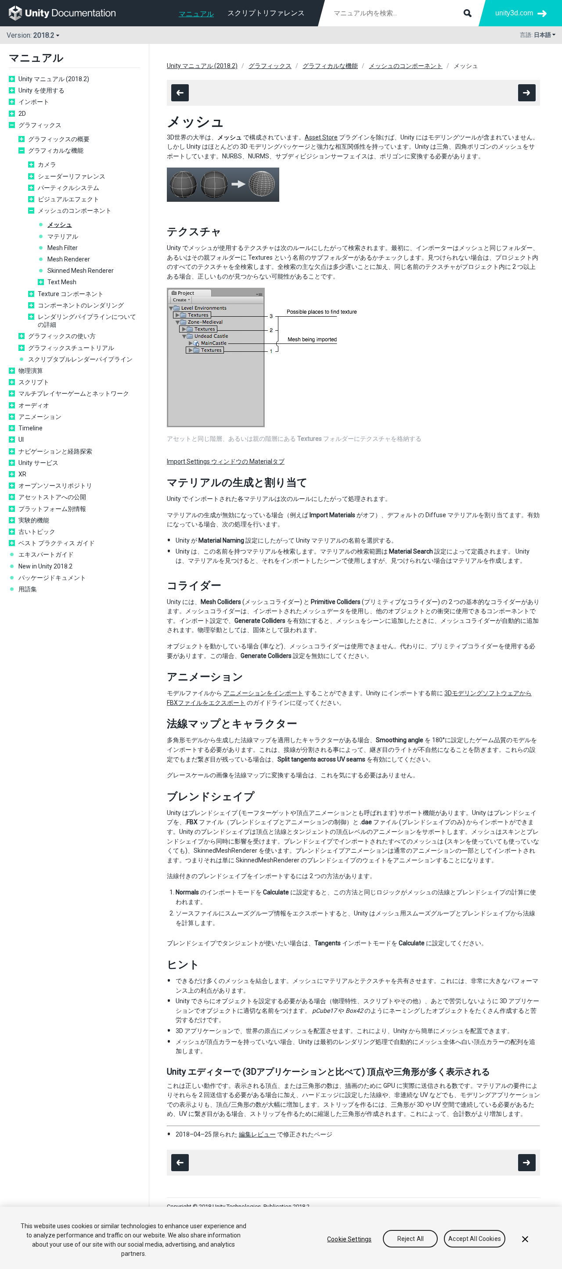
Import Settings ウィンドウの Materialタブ (226, 461)
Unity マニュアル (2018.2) (53, 78)
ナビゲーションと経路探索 (55, 451)
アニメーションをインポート (263, 693)
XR (22, 474)
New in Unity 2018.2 (45, 566)
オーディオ (33, 405)
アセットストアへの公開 (52, 496)
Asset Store (321, 137)
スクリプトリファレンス (266, 13)
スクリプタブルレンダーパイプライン (80, 359)
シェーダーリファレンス (71, 176)
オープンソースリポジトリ (55, 485)
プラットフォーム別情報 (52, 508)
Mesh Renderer (68, 259)
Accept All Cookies (474, 1239)
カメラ (47, 164)
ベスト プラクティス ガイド (56, 543)
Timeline (30, 428)
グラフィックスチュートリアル (71, 347)
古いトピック (36, 531)
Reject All (410, 1239)
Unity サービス (38, 462)
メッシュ (59, 224)
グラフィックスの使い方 (62, 336)
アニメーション (39, 416)
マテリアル (62, 236)
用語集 (27, 589)
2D (22, 113)
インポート (33, 101)
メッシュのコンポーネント (75, 210)
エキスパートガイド (46, 554)
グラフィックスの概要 (59, 139)
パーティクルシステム (68, 187)
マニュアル (196, 14)
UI (21, 439)
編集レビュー (257, 1134)
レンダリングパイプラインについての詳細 (87, 320)
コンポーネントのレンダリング (81, 305)
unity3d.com (514, 13)
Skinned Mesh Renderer (80, 270)
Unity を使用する (41, 90)
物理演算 (30, 370)
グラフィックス (39, 125)
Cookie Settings (349, 1239)
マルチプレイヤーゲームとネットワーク (73, 393)
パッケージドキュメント (52, 577)
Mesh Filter (62, 247)
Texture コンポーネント (71, 293)
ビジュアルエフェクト (68, 199)
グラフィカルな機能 (55, 150)
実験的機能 (33, 520)
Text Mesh (61, 282)
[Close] (525, 1239)
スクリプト (33, 382)
